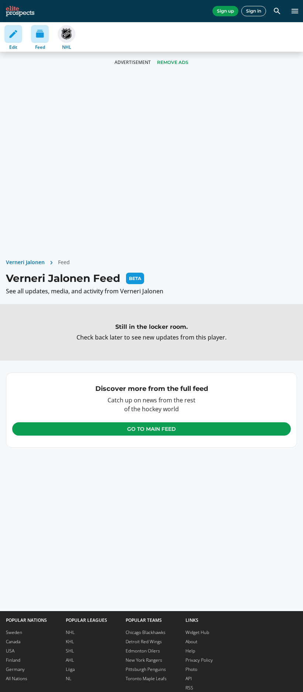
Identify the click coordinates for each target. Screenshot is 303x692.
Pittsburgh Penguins (146, 669)
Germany (15, 669)
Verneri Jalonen (25, 262)
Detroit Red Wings (144, 641)
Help (190, 651)
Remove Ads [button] (172, 62)
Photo (191, 669)
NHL (70, 632)
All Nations (16, 678)
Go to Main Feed (151, 429)
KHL (70, 641)
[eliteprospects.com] (20, 11)
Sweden (14, 632)
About (191, 641)
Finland (13, 660)
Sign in (253, 11)
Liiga (70, 669)
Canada (13, 641)
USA (10, 651)
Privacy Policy (199, 660)
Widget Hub (197, 632)
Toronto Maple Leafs (146, 678)
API (188, 678)
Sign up (225, 11)
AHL (70, 660)
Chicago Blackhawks (146, 632)
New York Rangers (144, 660)
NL (68, 678)
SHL (70, 651)
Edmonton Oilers (143, 651)
